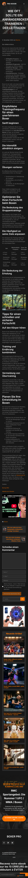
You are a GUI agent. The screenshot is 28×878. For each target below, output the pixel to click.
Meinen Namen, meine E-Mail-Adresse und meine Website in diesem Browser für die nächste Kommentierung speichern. (14, 586)
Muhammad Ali (21, 475)
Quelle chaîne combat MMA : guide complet (14, 687)
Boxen (6, 521)
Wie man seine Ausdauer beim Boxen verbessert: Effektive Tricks (13, 539)
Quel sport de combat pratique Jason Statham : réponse (13, 713)
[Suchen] (22, 599)
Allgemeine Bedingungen (9, 852)
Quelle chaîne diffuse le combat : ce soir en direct (13, 660)
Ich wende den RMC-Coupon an (14, 818)
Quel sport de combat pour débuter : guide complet (11, 740)
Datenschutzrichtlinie (8, 854)
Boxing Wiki (5, 488)
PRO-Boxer (11, 4)
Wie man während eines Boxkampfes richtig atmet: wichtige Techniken (15, 529)
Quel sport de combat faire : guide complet (14, 767)
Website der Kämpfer (8, 491)
